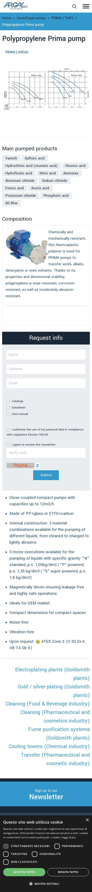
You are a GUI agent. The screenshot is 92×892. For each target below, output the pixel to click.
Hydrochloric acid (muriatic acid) (31, 165)
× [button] (87, 820)
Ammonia (70, 173)
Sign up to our (46, 795)
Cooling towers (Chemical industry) (49, 746)
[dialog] (46, 853)
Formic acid (14, 188)
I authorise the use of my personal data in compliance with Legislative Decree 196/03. (45, 432)
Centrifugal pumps (31, 18)
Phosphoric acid (56, 195)
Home (6, 18)
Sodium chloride (54, 180)
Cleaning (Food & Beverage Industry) (48, 703)
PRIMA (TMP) (62, 18)
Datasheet (18, 407)
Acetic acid (40, 188)
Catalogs (17, 401)
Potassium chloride (20, 195)
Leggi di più (68, 837)
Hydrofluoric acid (18, 173)
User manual (19, 414)
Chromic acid (75, 165)
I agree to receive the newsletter (33, 445)
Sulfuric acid (35, 158)
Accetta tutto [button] (24, 872)
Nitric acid (48, 173)
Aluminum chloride (19, 180)
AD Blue (11, 203)
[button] (86, 6)
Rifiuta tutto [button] (68, 872)
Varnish (11, 158)
